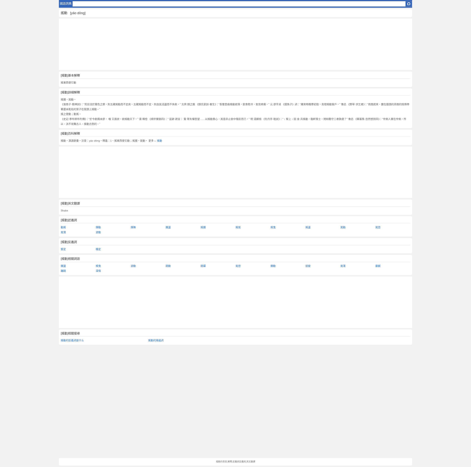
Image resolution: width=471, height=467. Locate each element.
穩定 (98, 249)
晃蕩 (63, 232)
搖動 (159, 140)
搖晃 (238, 227)
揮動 (98, 227)
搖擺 (203, 227)
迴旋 (308, 265)
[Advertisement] (169, 44)
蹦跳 (63, 270)
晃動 (343, 227)
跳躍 (203, 265)
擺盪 (168, 227)
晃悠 (377, 227)
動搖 (63, 227)
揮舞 (133, 227)
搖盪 (308, 227)
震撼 (377, 265)
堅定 (63, 249)
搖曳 (273, 227)
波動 (98, 232)
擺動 (273, 265)
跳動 (168, 265)
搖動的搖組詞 (156, 340)
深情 (98, 270)
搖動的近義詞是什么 (72, 340)
